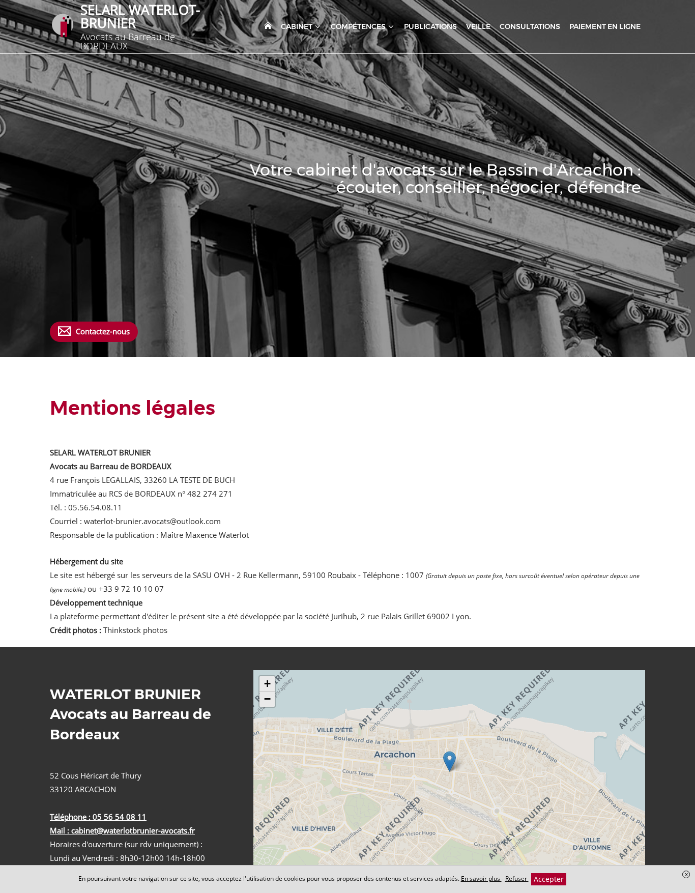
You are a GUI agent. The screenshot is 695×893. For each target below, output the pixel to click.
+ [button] (267, 683)
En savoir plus (481, 878)
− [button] (267, 699)
